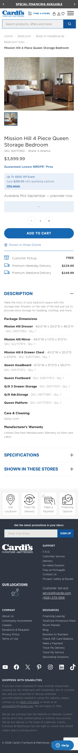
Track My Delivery (29, 509)
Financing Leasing (54, 616)
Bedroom (24, 36)
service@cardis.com (57, 593)
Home (8, 36)
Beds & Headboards (50, 36)
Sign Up (65, 533)
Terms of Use (10, 638)
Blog (45, 630)
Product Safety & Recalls (58, 579)
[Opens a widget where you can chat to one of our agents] (62, 745)
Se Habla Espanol (53, 565)
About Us (8, 616)
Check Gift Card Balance (58, 638)
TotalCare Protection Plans (59, 621)
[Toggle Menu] (70, 13)
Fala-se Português (54, 570)
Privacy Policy (11, 634)
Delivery (48, 561)
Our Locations (11, 509)
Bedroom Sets (14, 42)
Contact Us (50, 574)
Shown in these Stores (25, 245)
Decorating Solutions (56, 657)
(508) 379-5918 (54, 598)
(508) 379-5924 (29, 702)
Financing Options (67, 509)
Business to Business (55, 634)
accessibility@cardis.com (17, 706)
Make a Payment (48, 509)
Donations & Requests (15, 630)
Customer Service (54, 556)
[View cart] (54, 14)
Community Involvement (17, 621)
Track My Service (53, 652)
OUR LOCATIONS (15, 584)
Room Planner (51, 625)
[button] (3, 4)
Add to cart (39, 233)
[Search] (69, 24)
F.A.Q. (46, 552)
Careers (7, 625)
